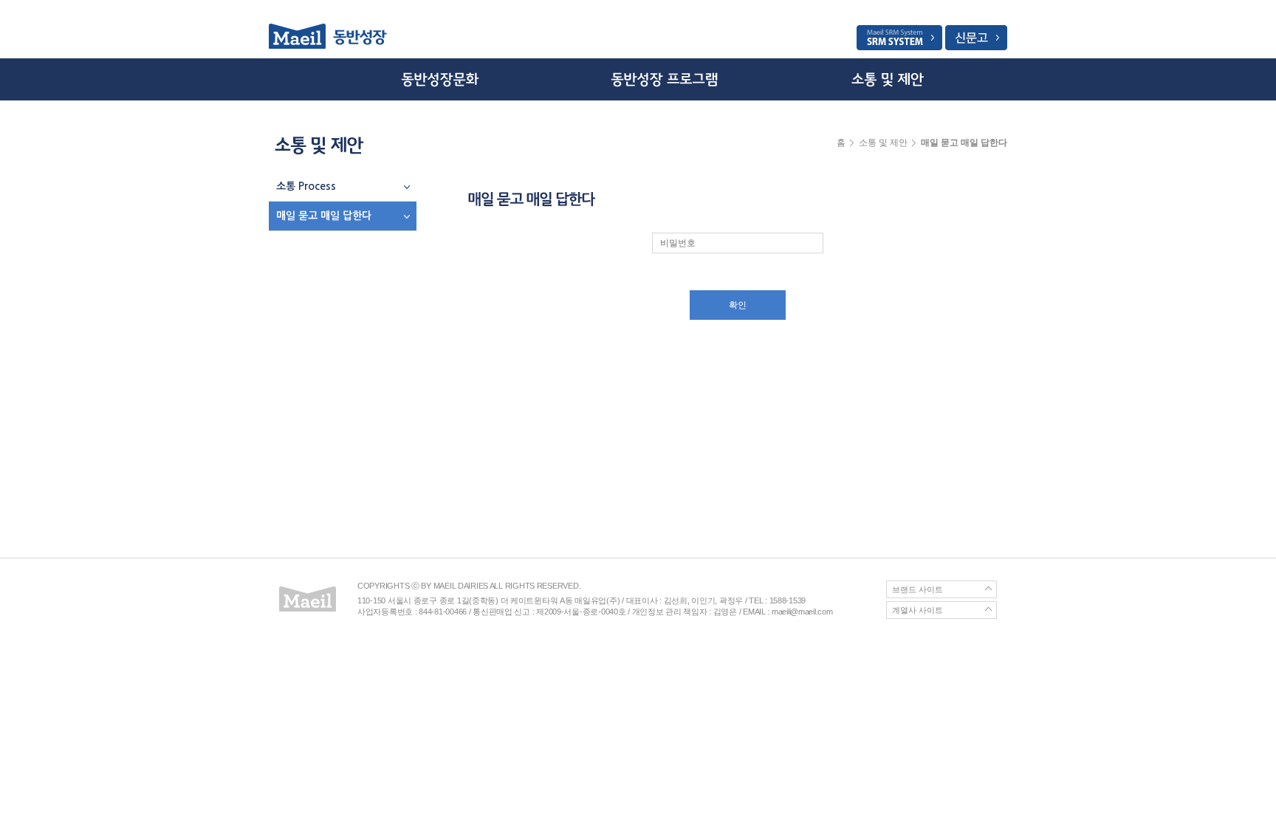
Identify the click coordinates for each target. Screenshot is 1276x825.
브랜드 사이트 (917, 589)
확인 (738, 305)
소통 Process (306, 186)
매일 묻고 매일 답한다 (323, 215)
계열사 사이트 (917, 610)
